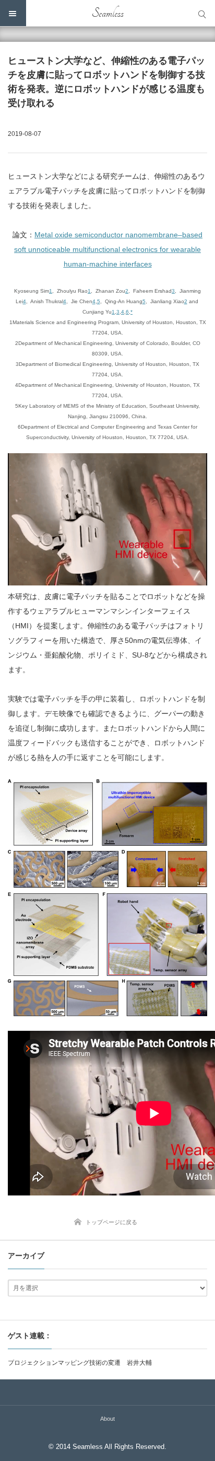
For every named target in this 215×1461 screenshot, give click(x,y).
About (107, 1419)
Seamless (108, 13)
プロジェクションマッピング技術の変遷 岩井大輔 (80, 1362)
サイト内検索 (202, 13)
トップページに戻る (111, 1222)
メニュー (13, 13)
